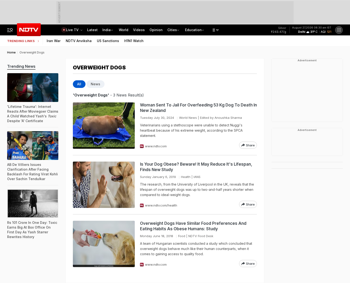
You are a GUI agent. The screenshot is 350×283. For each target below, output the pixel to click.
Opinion (156, 30)
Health (185, 177)
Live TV (73, 30)
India (106, 30)
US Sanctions (108, 41)
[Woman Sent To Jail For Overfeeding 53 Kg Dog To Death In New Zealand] (104, 125)
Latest (92, 30)
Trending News (21, 66)
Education (193, 30)
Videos (139, 30)
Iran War (53, 41)
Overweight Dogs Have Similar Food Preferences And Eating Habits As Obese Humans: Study (193, 226)
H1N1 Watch (134, 41)
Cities (172, 30)
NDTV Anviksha (79, 41)
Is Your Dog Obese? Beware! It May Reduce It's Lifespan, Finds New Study (196, 167)
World (123, 30)
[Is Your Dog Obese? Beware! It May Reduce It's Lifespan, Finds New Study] (104, 185)
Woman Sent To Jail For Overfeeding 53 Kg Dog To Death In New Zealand (198, 108)
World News (188, 118)
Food (181, 236)
